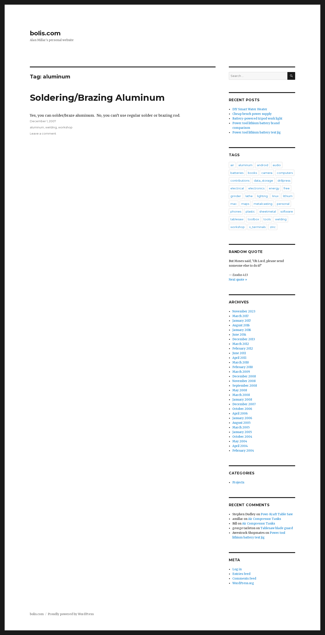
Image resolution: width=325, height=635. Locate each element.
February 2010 (242, 367)
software (286, 211)
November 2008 (244, 381)
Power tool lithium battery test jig (256, 132)
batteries (236, 173)
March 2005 (241, 427)
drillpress (283, 180)
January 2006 (242, 418)
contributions (239, 180)
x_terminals (257, 227)
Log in (237, 569)
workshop (65, 127)
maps (245, 203)
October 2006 (242, 409)
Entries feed (241, 574)
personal (283, 203)
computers (285, 173)
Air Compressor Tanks (264, 519)
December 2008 (244, 376)
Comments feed (244, 578)
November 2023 (243, 311)
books (252, 173)
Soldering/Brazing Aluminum (97, 97)
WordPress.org (243, 583)
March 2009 (241, 372)
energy (274, 188)
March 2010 (240, 362)
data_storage (263, 180)
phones (235, 211)
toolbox (253, 219)
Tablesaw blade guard (276, 528)
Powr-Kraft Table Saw (277, 514)
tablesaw (236, 219)
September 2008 (244, 386)
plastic (250, 211)
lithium (287, 196)
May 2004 (239, 441)
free (287, 188)
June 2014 (239, 335)
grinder (235, 196)
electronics (256, 188)
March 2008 (241, 395)
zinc (273, 227)
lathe (249, 196)
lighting (262, 196)
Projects (238, 482)
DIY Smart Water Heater (249, 109)
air (232, 165)
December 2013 (243, 339)
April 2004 (240, 446)
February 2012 (242, 348)
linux (275, 196)
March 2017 (240, 316)
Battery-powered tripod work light (257, 118)
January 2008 (242, 399)
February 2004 (243, 450)
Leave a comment (43, 133)
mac (233, 203)
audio (277, 165)
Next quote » (238, 279)
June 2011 (239, 353)
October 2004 (242, 437)
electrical (237, 188)
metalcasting (263, 203)
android (262, 165)
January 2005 (242, 432)
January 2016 (241, 330)
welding (51, 127)
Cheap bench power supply (252, 114)
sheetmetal (267, 211)
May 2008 (239, 390)
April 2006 (240, 413)
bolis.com (45, 33)
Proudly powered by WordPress (71, 614)
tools (267, 219)
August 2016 (241, 325)
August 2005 (241, 423)
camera (266, 173)
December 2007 (244, 404)
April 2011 (239, 358)
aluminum (37, 127)
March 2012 (240, 344)
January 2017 (241, 321)
